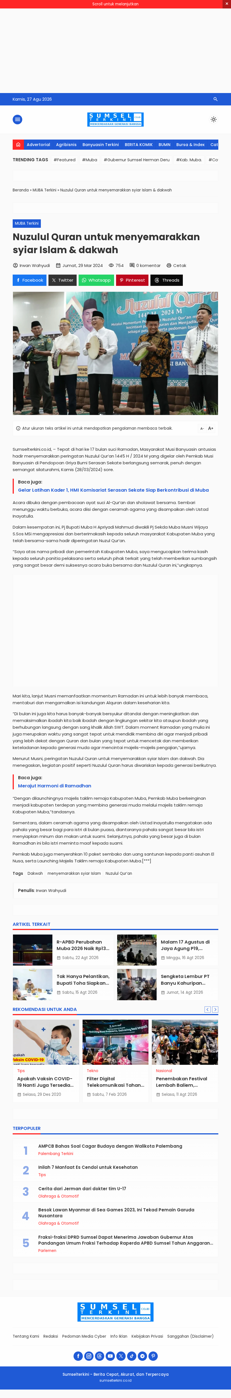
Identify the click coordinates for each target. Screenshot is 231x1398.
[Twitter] (121, 1356)
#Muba (89, 160)
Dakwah (35, 873)
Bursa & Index (190, 144)
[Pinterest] (153, 1356)
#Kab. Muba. (189, 160)
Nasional (164, 1071)
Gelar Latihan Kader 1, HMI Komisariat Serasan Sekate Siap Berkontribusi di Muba (114, 490)
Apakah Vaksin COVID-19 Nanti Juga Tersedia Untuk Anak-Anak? (44, 1085)
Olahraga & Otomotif (58, 1196)
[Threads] (99, 1356)
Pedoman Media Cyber (84, 1336)
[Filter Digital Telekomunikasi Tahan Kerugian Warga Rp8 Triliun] (116, 1042)
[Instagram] (89, 1356)
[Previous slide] (208, 1009)
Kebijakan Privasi (147, 1336)
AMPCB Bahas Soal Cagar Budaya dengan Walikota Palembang (110, 1146)
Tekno (92, 1071)
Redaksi (50, 1336)
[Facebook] (78, 1356)
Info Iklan (118, 1336)
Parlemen (47, 1251)
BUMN (164, 144)
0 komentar (148, 265)
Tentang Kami (26, 1336)
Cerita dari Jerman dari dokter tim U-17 (82, 1189)
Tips (21, 1071)
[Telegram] (142, 1356)
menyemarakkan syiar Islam (74, 873)
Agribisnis (66, 144)
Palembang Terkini (55, 1154)
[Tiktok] (131, 1356)
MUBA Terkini (27, 223)
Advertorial (38, 144)
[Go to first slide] (215, 1009)
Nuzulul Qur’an (119, 873)
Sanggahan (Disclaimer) (190, 1336)
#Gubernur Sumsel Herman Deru (137, 160)
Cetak (179, 265)
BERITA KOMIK (139, 144)
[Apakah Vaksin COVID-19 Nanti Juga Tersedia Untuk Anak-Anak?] (46, 1042)
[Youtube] (110, 1356)
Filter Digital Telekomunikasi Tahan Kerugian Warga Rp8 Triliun (114, 1088)
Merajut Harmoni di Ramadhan (54, 786)
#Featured (64, 160)
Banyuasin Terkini (101, 144)
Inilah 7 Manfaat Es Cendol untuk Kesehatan (88, 1167)
